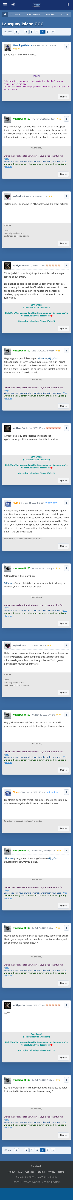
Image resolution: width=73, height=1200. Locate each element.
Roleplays (50, 14)
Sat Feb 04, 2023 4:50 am (43, 928)
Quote (63, 96)
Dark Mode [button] (36, 1166)
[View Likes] (66, 46)
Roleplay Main (33, 14)
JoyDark (17, 196)
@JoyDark (53, 358)
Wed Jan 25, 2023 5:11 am (43, 714)
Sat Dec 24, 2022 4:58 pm (34, 645)
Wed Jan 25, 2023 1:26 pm (33, 792)
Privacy (51, 1171)
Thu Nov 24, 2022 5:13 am (43, 119)
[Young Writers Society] (36, 4)
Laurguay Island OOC (22, 23)
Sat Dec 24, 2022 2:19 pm (33, 428)
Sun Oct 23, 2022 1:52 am (45, 45)
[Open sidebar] (68, 5)
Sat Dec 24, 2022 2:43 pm (32, 502)
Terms (61, 1171)
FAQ (20, 1171)
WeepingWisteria (23, 45)
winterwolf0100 (21, 118)
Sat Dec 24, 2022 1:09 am (43, 350)
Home (17, 14)
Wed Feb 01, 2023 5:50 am (43, 850)
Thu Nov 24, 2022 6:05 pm (35, 196)
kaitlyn (17, 265)
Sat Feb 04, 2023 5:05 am (33, 1005)
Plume (16, 502)
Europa (8, 166)
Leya (7, 158)
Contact (29, 1171)
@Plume (42, 358)
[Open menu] (5, 5)
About (12, 1171)
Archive (64, 14)
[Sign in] (13, 5)
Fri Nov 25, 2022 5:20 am (33, 265)
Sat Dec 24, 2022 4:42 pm (43, 568)
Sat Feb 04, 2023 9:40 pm (43, 1080)
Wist (65, 161)
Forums (40, 1171)
